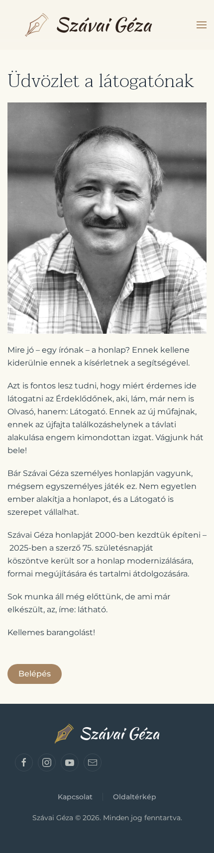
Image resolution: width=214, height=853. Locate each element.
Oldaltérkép (134, 796)
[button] (202, 25)
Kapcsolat (75, 796)
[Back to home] (88, 25)
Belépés (34, 673)
